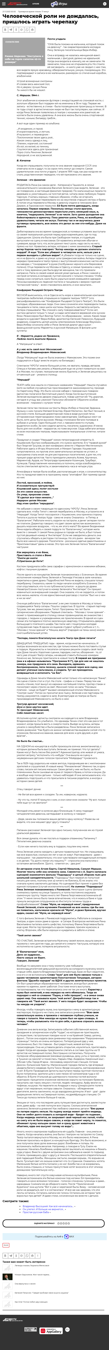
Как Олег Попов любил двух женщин (31, 1302)
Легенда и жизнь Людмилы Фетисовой (32, 1265)
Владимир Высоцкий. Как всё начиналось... (48, 1206)
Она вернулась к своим (25, 1284)
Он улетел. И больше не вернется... (43, 1209)
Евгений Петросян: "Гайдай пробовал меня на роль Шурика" (42, 1293)
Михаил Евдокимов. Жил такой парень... (33, 1275)
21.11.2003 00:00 (9, 12)
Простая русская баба (36, 1212)
